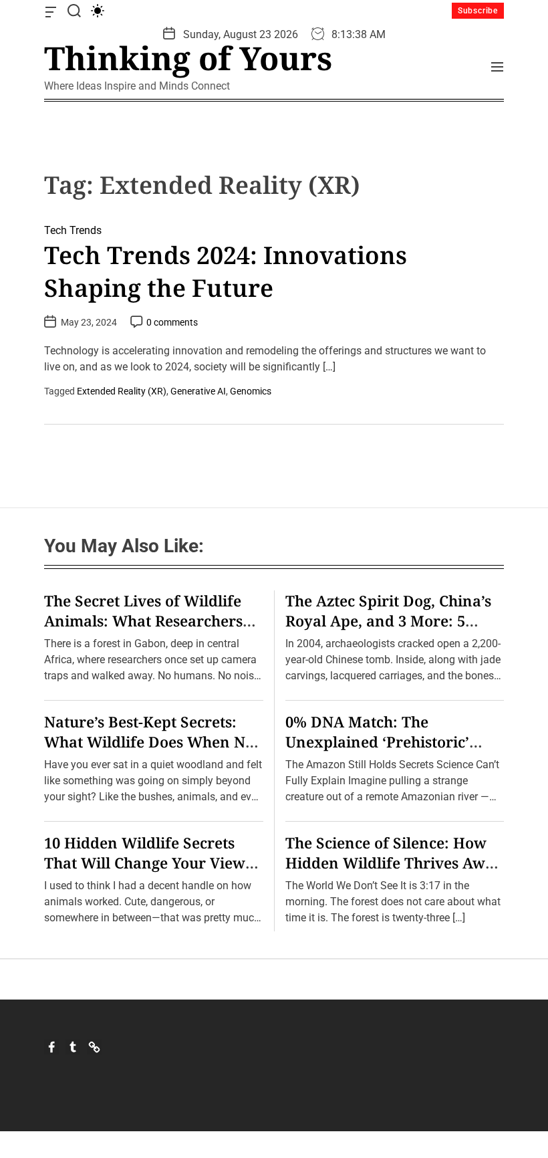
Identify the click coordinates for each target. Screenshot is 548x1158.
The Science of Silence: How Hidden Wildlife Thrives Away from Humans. (394, 862)
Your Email (160, 679)
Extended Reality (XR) (121, 391)
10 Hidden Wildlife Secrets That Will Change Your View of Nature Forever (144, 862)
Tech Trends (73, 230)
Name (149, 600)
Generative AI (198, 391)
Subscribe (478, 10)
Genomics (250, 391)
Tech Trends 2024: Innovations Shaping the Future (225, 271)
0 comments (172, 322)
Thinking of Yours (188, 58)
